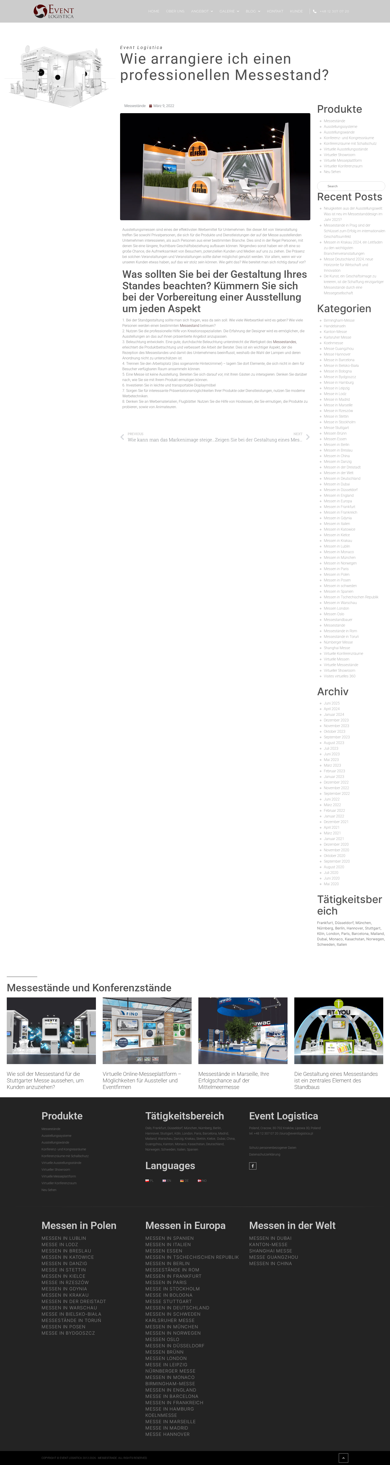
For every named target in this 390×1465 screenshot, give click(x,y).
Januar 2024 (334, 714)
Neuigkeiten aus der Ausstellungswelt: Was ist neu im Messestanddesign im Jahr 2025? (353, 214)
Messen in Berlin (336, 444)
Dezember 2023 (336, 720)
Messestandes (284, 342)
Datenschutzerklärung (264, 1154)
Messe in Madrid (337, 399)
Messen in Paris (336, 569)
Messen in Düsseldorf (341, 490)
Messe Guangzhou (339, 348)
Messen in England (339, 495)
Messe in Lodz (335, 394)
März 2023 (332, 765)
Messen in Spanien (338, 591)
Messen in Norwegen (340, 563)
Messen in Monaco (339, 552)
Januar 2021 (334, 839)
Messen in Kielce (337, 535)
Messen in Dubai (337, 484)
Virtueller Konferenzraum (343, 166)
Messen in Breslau (338, 450)
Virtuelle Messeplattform (343, 160)
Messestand (189, 325)
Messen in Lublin (337, 546)
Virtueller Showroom (339, 155)
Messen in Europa (338, 501)
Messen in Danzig (338, 461)
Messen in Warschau (340, 603)
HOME (153, 11)
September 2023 (337, 737)
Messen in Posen (337, 580)
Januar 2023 (334, 777)
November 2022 (336, 788)
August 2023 (334, 743)
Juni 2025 (332, 703)
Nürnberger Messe (338, 642)
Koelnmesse (333, 343)
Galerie (227, 11)
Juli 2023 (331, 748)
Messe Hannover (337, 354)
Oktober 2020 (334, 856)
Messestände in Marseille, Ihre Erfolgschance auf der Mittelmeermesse (233, 1080)
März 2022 (332, 805)
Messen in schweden (340, 586)
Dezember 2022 (336, 782)
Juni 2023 (332, 754)
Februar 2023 (334, 771)
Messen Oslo (334, 614)
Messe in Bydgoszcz (340, 377)
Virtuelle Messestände (341, 665)
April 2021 (332, 827)
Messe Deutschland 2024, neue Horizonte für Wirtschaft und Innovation (348, 265)
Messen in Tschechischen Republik (351, 597)
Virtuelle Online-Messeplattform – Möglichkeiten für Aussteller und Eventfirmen (142, 1080)
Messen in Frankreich (340, 512)
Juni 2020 (332, 878)
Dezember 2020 (336, 844)
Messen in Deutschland (342, 478)
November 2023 (336, 726)
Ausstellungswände (339, 132)
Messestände (135, 106)
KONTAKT (275, 11)
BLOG (251, 11)
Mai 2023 (331, 760)
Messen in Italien (337, 524)
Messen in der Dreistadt (342, 467)
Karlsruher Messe (337, 337)
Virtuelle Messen (336, 659)
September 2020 (337, 861)
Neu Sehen (332, 172)
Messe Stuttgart (336, 428)
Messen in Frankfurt (339, 507)
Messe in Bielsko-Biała (341, 365)
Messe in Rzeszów (338, 411)
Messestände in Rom (340, 631)
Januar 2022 (334, 816)
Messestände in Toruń (341, 636)
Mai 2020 (331, 884)
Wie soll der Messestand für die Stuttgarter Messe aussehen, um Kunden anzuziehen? (45, 1080)
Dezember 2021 (336, 822)
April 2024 (332, 709)
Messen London (336, 608)
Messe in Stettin (336, 416)
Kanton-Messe (335, 332)
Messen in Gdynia (338, 518)
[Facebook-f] (252, 1166)
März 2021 (332, 833)
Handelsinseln (335, 326)
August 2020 (334, 867)
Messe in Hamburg (339, 382)
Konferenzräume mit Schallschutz (350, 143)
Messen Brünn (335, 433)
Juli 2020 (331, 873)
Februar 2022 (334, 810)
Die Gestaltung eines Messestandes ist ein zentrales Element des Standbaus (336, 1080)
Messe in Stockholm (339, 422)
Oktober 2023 (334, 731)
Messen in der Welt (338, 473)
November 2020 (336, 850)
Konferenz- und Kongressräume (349, 138)
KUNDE (296, 11)
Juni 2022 (332, 799)
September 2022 (337, 793)
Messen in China (337, 456)
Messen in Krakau (338, 540)
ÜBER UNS (175, 11)
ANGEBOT (200, 11)
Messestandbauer (338, 620)
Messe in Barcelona (339, 360)
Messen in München (340, 557)
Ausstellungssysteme (340, 126)
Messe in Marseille (338, 405)
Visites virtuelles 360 (339, 676)
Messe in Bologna (338, 371)
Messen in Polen (337, 574)
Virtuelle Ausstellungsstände (346, 149)
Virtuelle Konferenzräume (343, 653)
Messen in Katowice (339, 529)
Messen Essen (335, 439)
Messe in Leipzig (337, 388)
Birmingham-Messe (339, 320)
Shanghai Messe (337, 648)
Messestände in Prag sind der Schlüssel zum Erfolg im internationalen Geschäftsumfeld (354, 231)
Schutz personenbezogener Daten (272, 1147)
